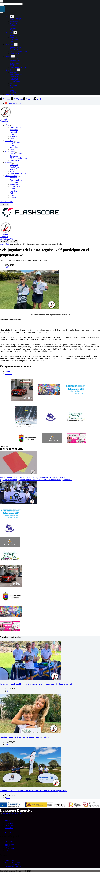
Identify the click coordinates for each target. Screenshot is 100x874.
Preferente (14, 130)
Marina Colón (15, 169)
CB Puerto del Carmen (18, 158)
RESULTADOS (6, 202)
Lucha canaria (10, 830)
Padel (12, 193)
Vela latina (14, 165)
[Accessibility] (2, 9)
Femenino (13, 134)
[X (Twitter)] (4, 449)
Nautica (8, 162)
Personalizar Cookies (13, 867)
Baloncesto (9, 141)
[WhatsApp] (19, 449)
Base (12, 138)
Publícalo (8, 374)
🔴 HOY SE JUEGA (13, 103)
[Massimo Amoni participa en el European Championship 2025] (30, 733)
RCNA (12, 171)
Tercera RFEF (15, 127)
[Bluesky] (10, 449)
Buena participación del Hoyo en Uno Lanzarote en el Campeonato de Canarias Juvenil (36, 684)
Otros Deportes (11, 176)
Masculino (14, 147)
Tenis (12, 195)
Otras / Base (14, 160)
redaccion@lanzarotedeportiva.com (14, 813)
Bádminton (14, 182)
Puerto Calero (15, 167)
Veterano (13, 136)
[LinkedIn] (7, 449)
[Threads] (13, 449)
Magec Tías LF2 (16, 143)
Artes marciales (16, 180)
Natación (13, 191)
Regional (13, 132)
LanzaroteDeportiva (4, 120)
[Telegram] (16, 449)
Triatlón (13, 197)
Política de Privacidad (13, 862)
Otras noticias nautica (18, 173)
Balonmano (9, 152)
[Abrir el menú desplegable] (15, 141)
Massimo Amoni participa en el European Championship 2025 (25, 737)
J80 (6, 850)
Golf (6, 267)
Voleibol (8, 832)
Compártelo (9, 371)
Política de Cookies (12, 865)
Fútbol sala (9, 828)
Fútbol (7, 125)
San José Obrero (16, 154)
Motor (12, 189)
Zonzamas (14, 156)
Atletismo (13, 178)
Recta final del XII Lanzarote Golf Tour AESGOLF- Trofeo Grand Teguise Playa (33, 791)
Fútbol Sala (14, 184)
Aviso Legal (9, 860)
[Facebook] (1, 449)
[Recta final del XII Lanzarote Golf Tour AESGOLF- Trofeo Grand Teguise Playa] (30, 786)
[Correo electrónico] (21, 449)
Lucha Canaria (15, 187)
